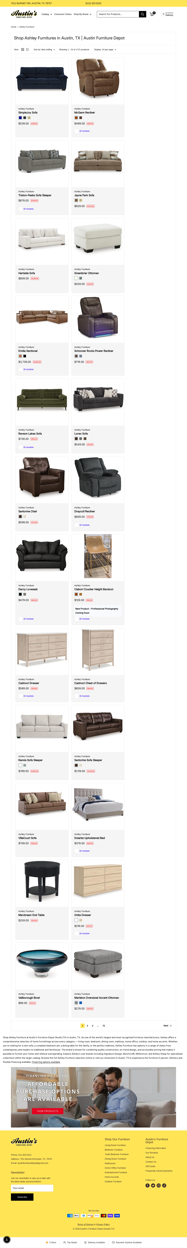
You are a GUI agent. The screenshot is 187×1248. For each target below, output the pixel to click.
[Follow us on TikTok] (164, 1185)
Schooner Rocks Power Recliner (93, 350)
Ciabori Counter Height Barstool (93, 589)
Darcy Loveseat (28, 589)
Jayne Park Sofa (84, 195)
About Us (150, 1157)
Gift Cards (150, 1166)
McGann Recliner (84, 112)
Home (13, 27)
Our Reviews (152, 1152)
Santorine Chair (27, 511)
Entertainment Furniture (116, 1172)
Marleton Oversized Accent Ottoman (96, 997)
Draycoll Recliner (84, 511)
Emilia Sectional (27, 350)
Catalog (45, 14)
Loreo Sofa (81, 433)
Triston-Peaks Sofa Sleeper (34, 195)
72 (104, 1025)
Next (166, 1025)
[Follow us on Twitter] (153, 1185)
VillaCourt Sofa (27, 838)
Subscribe (22, 1197)
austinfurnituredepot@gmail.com (33, 1163)
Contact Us (151, 1161)
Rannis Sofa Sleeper (30, 760)
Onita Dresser (82, 915)
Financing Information (156, 1148)
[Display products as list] (27, 49)
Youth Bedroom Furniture (117, 1154)
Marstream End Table (31, 915)
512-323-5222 (24, 1155)
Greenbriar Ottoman (86, 273)
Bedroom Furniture (114, 1149)
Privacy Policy (103, 1224)
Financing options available (46, 1062)
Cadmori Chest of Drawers (90, 683)
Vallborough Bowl (29, 997)
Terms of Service (85, 1224)
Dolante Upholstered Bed (89, 838)
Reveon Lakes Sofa (30, 433)
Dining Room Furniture (115, 1159)
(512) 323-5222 (93, 3)
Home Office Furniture (115, 1168)
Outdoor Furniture (113, 1181)
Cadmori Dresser (28, 683)
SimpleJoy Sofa (27, 112)
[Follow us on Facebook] (148, 1185)
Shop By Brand (81, 14)
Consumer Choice (63, 14)
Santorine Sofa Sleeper (88, 760)
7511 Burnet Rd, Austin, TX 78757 (31, 3)
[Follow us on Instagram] (159, 1185)
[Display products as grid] (22, 49)
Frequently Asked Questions (159, 1171)
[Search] (142, 14)
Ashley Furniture (26, 27)
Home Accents (112, 1177)
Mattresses (110, 1163)
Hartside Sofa (26, 273)
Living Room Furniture (115, 1145)
